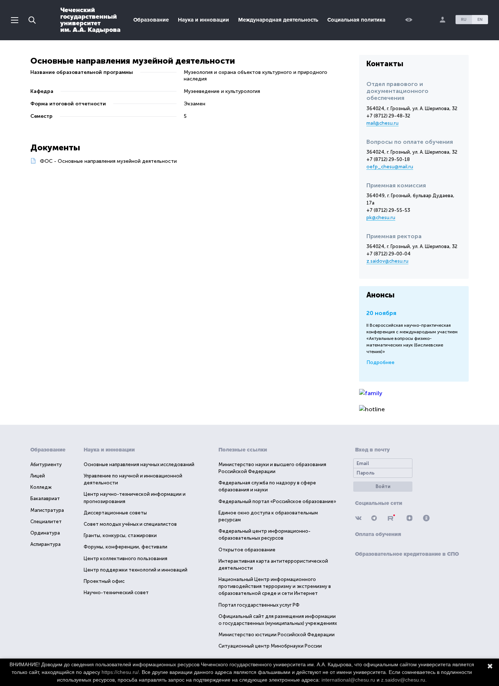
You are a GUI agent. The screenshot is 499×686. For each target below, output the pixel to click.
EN (480, 19)
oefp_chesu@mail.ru (389, 166)
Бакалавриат (45, 498)
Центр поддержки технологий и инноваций (135, 570)
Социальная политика (356, 19)
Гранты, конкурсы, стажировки (120, 535)
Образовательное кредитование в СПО (407, 554)
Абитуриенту (46, 464)
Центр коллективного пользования (125, 558)
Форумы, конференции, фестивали (125, 547)
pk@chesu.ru (380, 217)
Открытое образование (246, 549)
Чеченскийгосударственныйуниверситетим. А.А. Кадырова (90, 20)
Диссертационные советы (115, 513)
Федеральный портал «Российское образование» (277, 501)
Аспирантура (45, 544)
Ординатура (45, 533)
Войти (383, 486)
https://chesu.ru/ (120, 672)
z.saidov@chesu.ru (387, 261)
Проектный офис (104, 581)
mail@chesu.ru (382, 123)
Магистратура (47, 510)
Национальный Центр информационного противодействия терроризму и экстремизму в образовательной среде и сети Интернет (274, 586)
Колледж (41, 487)
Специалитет (46, 521)
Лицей (37, 476)
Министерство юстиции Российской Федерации (276, 634)
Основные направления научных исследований (139, 464)
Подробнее (380, 362)
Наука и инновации (203, 19)
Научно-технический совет (116, 592)
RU (463, 19)
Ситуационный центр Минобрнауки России (270, 646)
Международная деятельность (278, 19)
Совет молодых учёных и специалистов (130, 524)
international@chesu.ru (348, 680)
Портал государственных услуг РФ (259, 605)
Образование (151, 19)
